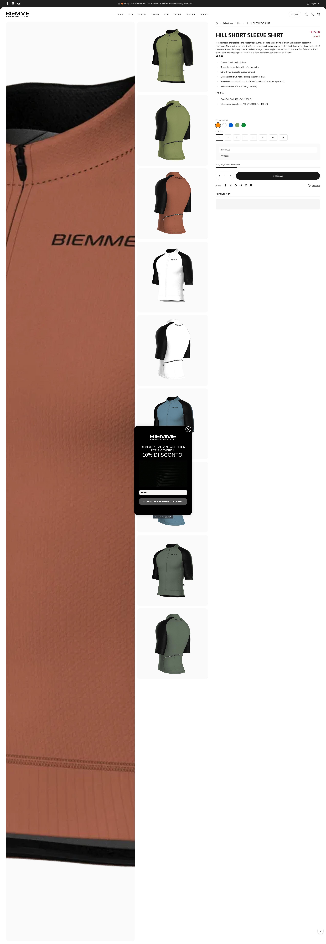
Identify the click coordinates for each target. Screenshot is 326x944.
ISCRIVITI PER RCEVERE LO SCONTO (163, 501)
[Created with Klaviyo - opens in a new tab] (163, 517)
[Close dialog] (188, 429)
